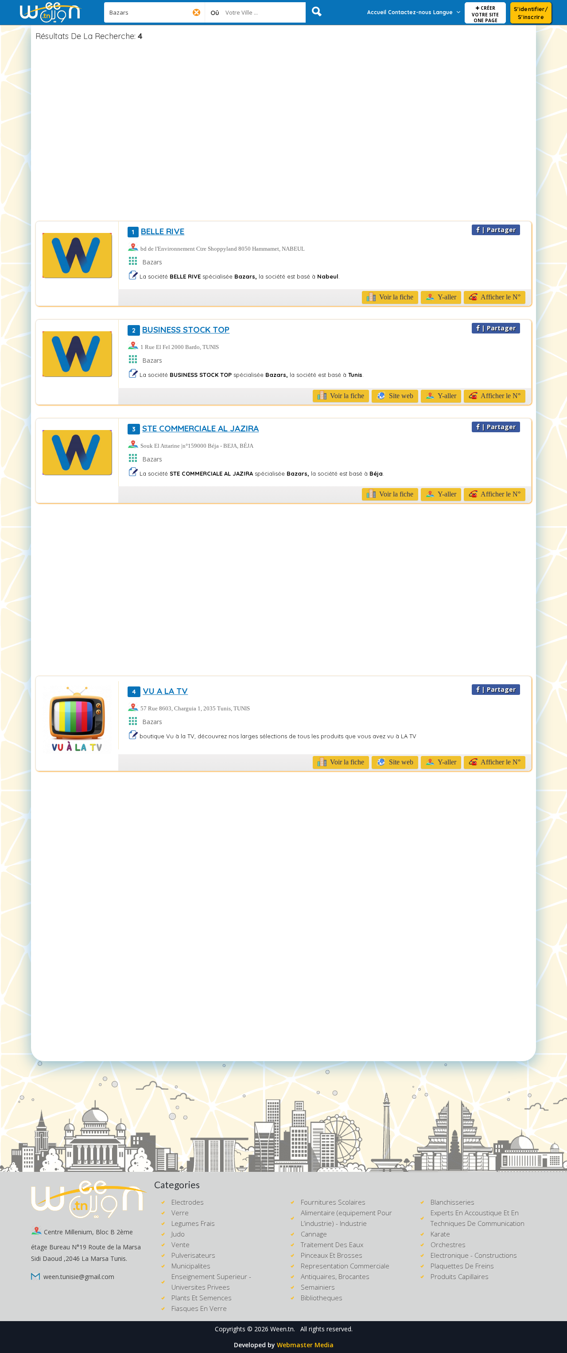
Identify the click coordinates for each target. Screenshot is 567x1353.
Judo (178, 1233)
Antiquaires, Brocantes (335, 1276)
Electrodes (187, 1202)
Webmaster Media (305, 1345)
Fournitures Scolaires (333, 1202)
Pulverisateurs (193, 1255)
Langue (443, 12)
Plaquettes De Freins (462, 1265)
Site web (400, 395)
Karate (440, 1233)
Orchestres (448, 1244)
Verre (180, 1212)
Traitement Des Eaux (332, 1244)
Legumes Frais (193, 1223)
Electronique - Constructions (474, 1255)
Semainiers (318, 1287)
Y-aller (446, 297)
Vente (180, 1244)
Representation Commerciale (345, 1265)
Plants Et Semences (201, 1297)
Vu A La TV (160, 691)
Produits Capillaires (460, 1276)
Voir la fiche (395, 297)
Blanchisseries (452, 1202)
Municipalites (190, 1265)
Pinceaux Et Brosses (331, 1255)
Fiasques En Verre (199, 1308)
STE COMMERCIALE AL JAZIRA (195, 428)
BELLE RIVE (158, 231)
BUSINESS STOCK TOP (180, 329)
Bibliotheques (321, 1297)
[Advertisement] (283, 132)
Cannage (314, 1233)
